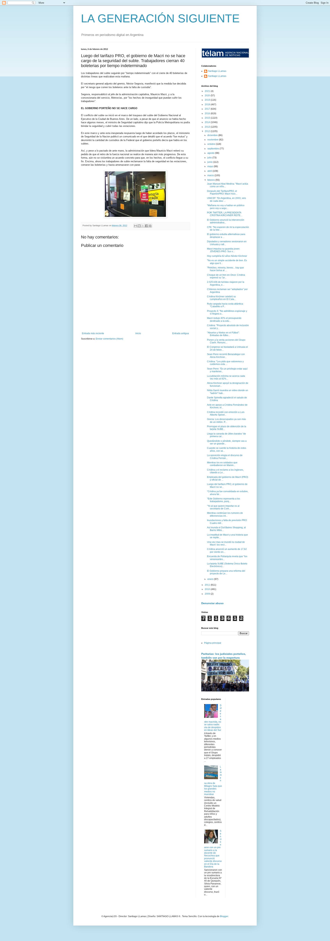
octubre (211, 144)
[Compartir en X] (143, 226)
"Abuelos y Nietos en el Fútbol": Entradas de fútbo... (223, 334)
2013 (208, 127)
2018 (208, 104)
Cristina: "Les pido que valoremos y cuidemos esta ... (225, 363)
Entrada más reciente (93, 333)
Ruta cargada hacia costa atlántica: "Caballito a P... (225, 305)
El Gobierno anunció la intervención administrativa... (225, 221)
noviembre (213, 139)
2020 (208, 95)
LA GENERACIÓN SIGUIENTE (160, 18)
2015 (208, 118)
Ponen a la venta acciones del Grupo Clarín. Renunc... (226, 341)
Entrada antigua (180, 333)
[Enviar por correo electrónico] (136, 226)
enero (210, 579)
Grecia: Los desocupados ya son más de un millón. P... (226, 420)
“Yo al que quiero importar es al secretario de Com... (223, 507)
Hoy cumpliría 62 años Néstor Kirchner (227, 256)
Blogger (224, 916)
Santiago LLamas (217, 71)
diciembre (212, 135)
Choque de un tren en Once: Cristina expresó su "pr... (226, 276)
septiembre (213, 148)
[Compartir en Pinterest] (150, 226)
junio (210, 162)
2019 (208, 100)
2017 (208, 109)
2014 (208, 122)
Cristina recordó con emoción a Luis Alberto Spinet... (225, 413)
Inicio (138, 333)
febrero (211, 180)
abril (210, 171)
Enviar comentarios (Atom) (109, 338)
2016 (208, 113)
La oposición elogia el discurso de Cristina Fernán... (225, 456)
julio (209, 157)
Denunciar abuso (212, 603)
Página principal (212, 643)
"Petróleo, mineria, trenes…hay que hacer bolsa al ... (225, 269)
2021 (208, 91)
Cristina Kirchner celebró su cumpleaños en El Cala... (221, 298)
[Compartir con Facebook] (146, 226)
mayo (210, 166)
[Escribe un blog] (139, 226)
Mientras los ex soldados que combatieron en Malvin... (222, 464)
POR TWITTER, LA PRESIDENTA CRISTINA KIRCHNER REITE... (224, 214)
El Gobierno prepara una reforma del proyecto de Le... (226, 572)
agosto (211, 153)
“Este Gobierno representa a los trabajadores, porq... (223, 500)
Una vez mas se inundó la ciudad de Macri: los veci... (226, 543)
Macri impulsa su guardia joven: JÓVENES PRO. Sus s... (223, 250)
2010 (208, 589)
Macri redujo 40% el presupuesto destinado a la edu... (224, 319)
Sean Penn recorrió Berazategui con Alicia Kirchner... (226, 355)
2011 (208, 585)
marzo (210, 175)
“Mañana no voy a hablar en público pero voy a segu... (225, 206)
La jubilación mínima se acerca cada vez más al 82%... (226, 377)
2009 (208, 593)
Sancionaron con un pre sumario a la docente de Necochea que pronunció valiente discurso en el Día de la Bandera (213, 849)
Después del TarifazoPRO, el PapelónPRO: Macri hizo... (222, 192)
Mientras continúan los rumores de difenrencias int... (225, 514)
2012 (208, 131)
